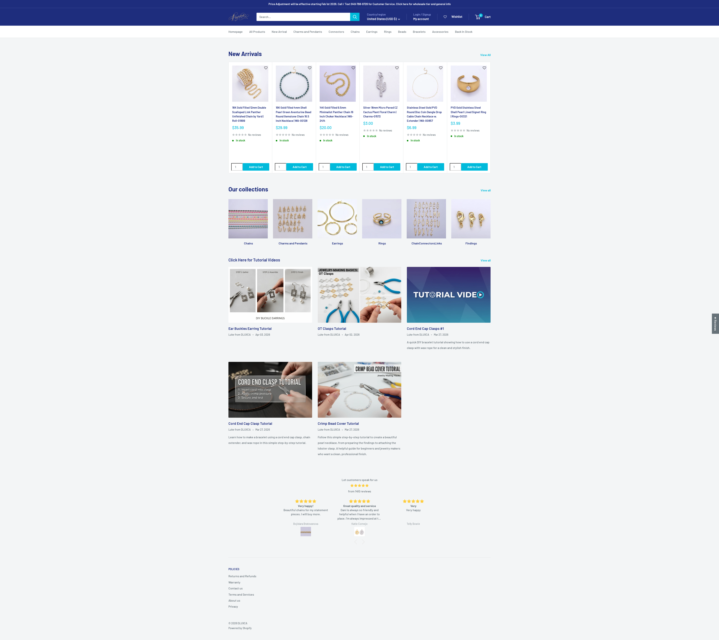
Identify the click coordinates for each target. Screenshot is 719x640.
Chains (355, 31)
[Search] (355, 17)
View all (486, 190)
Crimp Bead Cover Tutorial (338, 423)
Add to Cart (256, 166)
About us (234, 600)
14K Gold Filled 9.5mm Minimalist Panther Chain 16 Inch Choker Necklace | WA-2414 (336, 114)
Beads (402, 31)
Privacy (233, 606)
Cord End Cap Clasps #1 (425, 328)
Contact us (235, 588)
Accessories (440, 31)
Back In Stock (463, 31)
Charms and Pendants (307, 31)
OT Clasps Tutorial (332, 328)
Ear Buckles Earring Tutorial (250, 328)
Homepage (235, 31)
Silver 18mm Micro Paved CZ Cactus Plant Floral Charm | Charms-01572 (380, 112)
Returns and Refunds (242, 576)
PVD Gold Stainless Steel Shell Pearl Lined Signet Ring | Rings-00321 (468, 112)
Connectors (336, 31)
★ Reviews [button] (715, 324)
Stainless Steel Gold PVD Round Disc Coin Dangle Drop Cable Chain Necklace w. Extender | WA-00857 (424, 114)
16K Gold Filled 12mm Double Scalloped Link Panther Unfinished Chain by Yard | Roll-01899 (249, 114)
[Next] (490, 117)
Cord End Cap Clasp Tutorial (250, 423)
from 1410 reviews (359, 491)
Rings (388, 31)
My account (421, 19)
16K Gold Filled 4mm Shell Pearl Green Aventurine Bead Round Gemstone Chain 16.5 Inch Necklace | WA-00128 (293, 114)
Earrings (371, 31)
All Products (257, 31)
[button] (356, 541)
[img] (359, 485)
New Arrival (279, 31)
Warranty (234, 582)
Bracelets (419, 31)
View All (485, 55)
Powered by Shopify (240, 628)
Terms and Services (241, 594)
